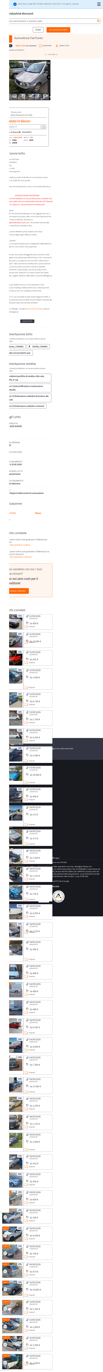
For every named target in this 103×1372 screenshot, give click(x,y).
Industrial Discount (18, 14)
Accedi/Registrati (58, 29)
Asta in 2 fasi (21, 45)
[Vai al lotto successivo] (57, 54)
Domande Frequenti (34, 309)
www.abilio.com (64, 866)
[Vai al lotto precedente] (45, 54)
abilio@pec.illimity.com (83, 866)
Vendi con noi (18, 590)
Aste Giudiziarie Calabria (20, 545)
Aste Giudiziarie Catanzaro (21, 557)
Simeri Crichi (10, 513)
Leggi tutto (27, 321)
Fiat (31, 137)
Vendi (38, 29)
